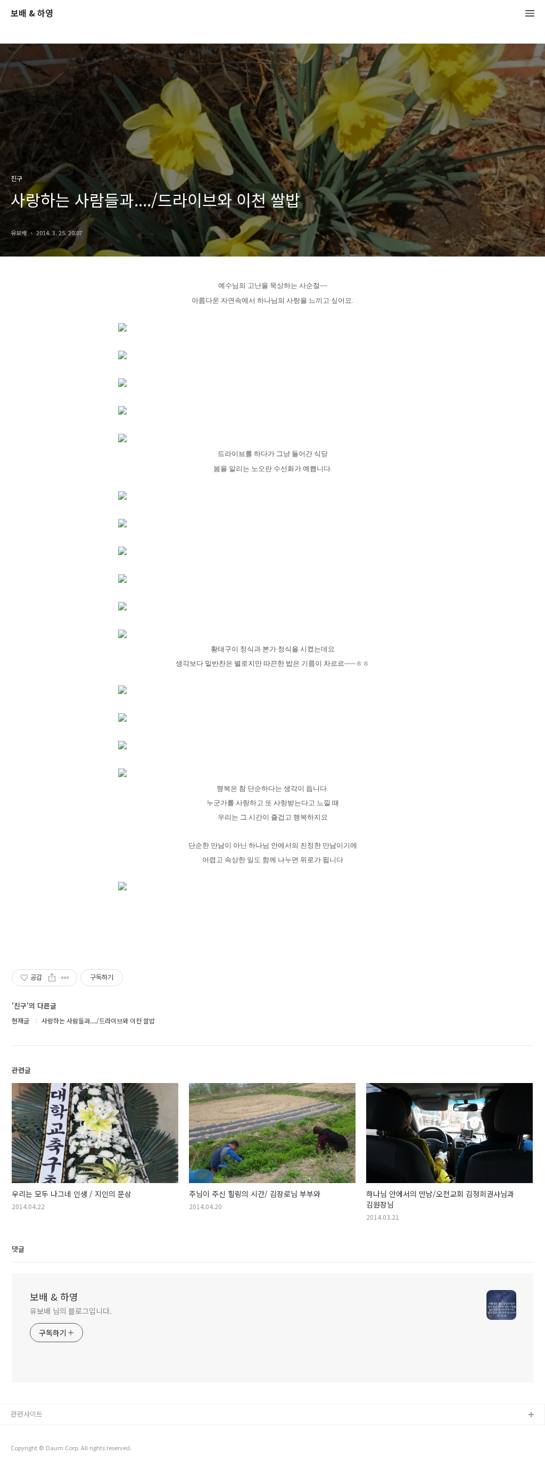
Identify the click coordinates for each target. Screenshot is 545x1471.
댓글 (18, 1249)
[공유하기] (52, 978)
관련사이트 (27, 1414)
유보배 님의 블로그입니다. (71, 1310)
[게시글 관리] (65, 978)
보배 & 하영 (32, 13)
